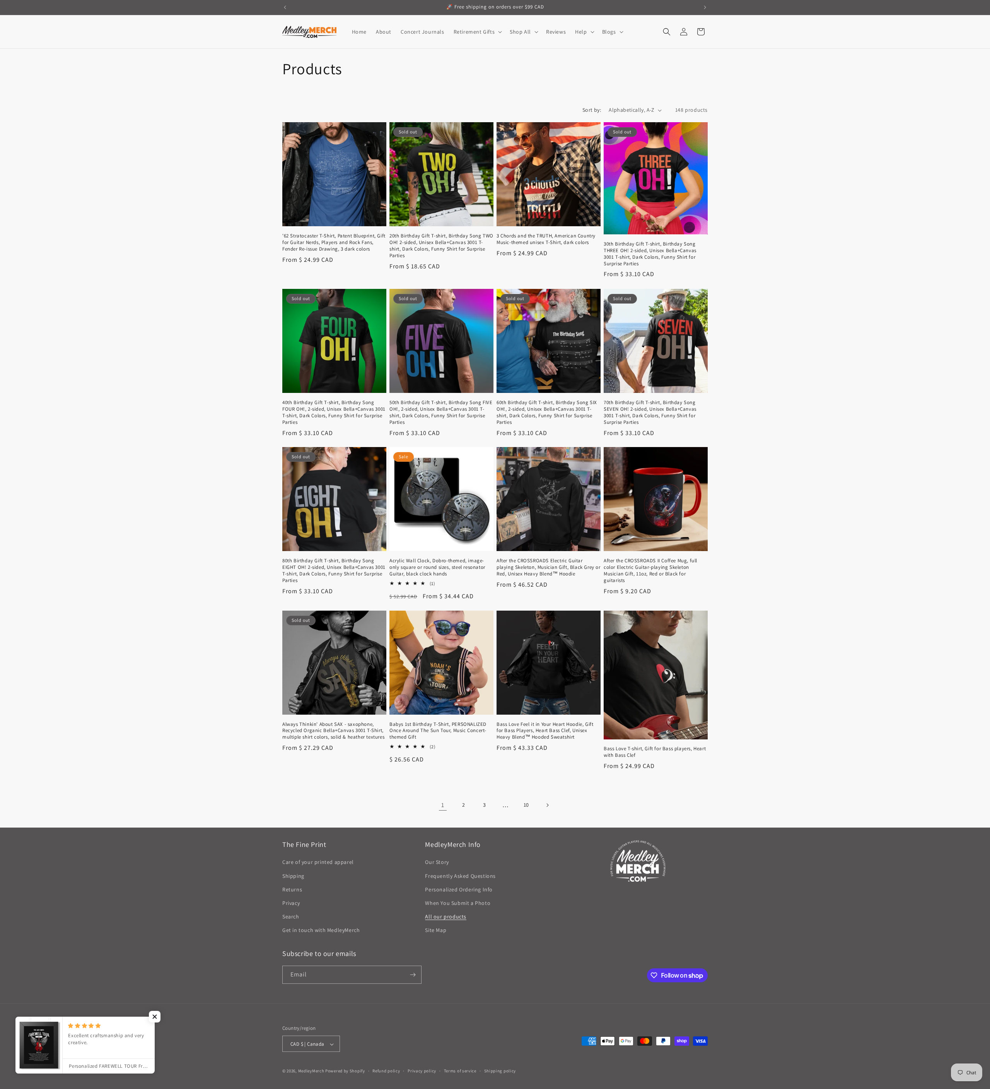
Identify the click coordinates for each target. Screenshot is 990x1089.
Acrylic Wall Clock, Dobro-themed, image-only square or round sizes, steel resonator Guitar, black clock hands (437, 567)
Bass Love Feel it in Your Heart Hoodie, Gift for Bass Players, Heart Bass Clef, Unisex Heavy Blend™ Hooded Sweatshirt (545, 731)
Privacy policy (422, 1071)
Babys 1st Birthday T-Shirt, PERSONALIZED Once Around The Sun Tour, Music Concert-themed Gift (437, 731)
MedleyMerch (311, 1071)
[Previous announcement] (285, 7)
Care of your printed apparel (318, 862)
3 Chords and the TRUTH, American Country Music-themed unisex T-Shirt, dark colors (546, 239)
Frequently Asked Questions (460, 875)
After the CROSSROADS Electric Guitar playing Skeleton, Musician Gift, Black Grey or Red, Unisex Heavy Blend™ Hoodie (549, 567)
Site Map (435, 930)
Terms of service (460, 1071)
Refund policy (386, 1071)
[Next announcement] (704, 7)
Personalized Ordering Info (459, 889)
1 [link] (442, 805)
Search (290, 916)
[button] (477, 32)
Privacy (291, 903)
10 (526, 805)
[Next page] (547, 805)
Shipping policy (500, 1071)
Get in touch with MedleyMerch (321, 930)
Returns (292, 889)
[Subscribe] (412, 975)
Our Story (437, 862)
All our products (445, 916)
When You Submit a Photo (457, 903)
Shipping (293, 875)
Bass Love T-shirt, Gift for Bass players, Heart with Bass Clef (655, 752)
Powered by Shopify (345, 1071)
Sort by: (591, 109)
